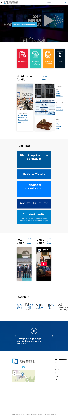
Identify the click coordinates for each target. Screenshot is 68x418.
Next (52, 336)
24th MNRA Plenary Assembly (24, 24)
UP (56, 373)
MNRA (57, 369)
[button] (22, 374)
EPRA (56, 363)
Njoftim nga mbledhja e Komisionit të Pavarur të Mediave (23, 120)
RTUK (56, 366)
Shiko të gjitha (45, 78)
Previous (15, 336)
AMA (56, 376)
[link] (65, 2)
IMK (56, 380)
